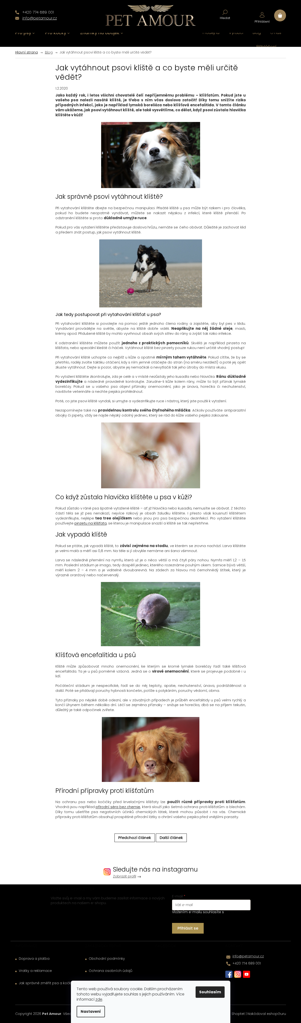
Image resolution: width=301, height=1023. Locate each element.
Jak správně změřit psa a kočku (46, 983)
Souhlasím (210, 992)
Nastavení (91, 1011)
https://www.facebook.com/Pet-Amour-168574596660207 (228, 974)
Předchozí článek (134, 837)
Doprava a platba (34, 959)
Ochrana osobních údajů (110, 971)
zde (98, 999)
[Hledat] (225, 14)
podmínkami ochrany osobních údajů (209, 914)
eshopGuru (276, 1013)
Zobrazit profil (124, 876)
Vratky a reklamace (35, 971)
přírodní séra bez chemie (118, 806)
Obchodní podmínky (107, 959)
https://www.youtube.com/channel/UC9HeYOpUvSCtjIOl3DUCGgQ (246, 974)
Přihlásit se (188, 928)
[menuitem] (24, 33)
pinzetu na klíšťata (90, 523)
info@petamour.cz (248, 956)
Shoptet (238, 1013)
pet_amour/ (237, 974)
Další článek (171, 837)
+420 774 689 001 (246, 963)
